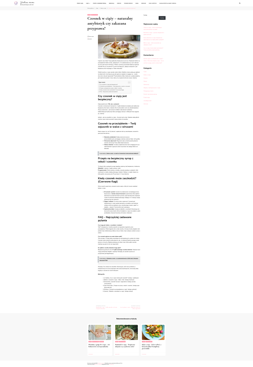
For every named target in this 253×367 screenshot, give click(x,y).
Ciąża (87, 3)
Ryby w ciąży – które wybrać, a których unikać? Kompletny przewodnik (151, 347)
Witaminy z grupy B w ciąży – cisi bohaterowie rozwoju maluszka (99, 346)
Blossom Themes (98, 364)
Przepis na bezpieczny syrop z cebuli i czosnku (111, 88)
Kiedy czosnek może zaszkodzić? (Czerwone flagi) (112, 90)
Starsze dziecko (128, 3)
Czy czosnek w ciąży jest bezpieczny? (109, 84)
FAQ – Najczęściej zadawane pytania (109, 91)
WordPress (111, 364)
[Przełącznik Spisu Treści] (128, 82)
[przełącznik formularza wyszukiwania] (239, 3)
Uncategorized (147, 100)
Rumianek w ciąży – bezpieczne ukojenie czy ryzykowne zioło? (125, 346)
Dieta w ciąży (94, 14)
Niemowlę (111, 3)
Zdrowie (143, 3)
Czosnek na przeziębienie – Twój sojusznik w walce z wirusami (115, 86)
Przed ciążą (80, 3)
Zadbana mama (27, 2)
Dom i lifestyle (153, 3)
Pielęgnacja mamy (148, 91)
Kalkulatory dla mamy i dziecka (167, 3)
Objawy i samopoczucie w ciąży (152, 88)
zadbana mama (90, 36)
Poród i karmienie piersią (99, 3)
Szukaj (145, 15)
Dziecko (119, 3)
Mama (137, 3)
